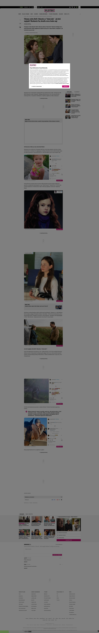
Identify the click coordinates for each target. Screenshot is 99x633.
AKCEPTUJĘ (66, 86)
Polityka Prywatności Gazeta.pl (60, 83)
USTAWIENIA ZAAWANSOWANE (37, 86)
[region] (49, 76)
